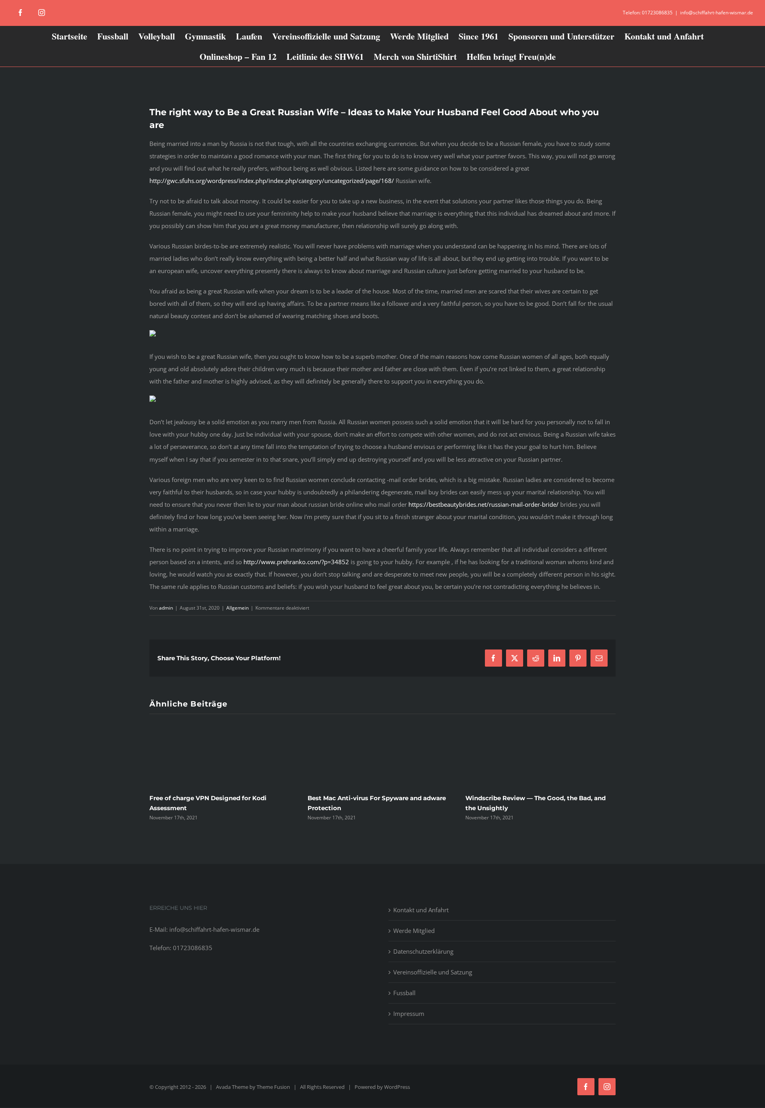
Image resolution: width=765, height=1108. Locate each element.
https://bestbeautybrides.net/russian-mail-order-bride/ (483, 504)
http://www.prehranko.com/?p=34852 (296, 562)
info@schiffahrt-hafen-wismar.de (716, 12)
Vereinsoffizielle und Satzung (432, 972)
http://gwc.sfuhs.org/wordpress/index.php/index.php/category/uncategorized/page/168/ (271, 181)
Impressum (408, 1013)
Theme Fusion (273, 1086)
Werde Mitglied (414, 931)
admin (166, 607)
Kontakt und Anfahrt (421, 910)
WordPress (397, 1086)
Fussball (404, 993)
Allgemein (237, 607)
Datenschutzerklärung (423, 951)
